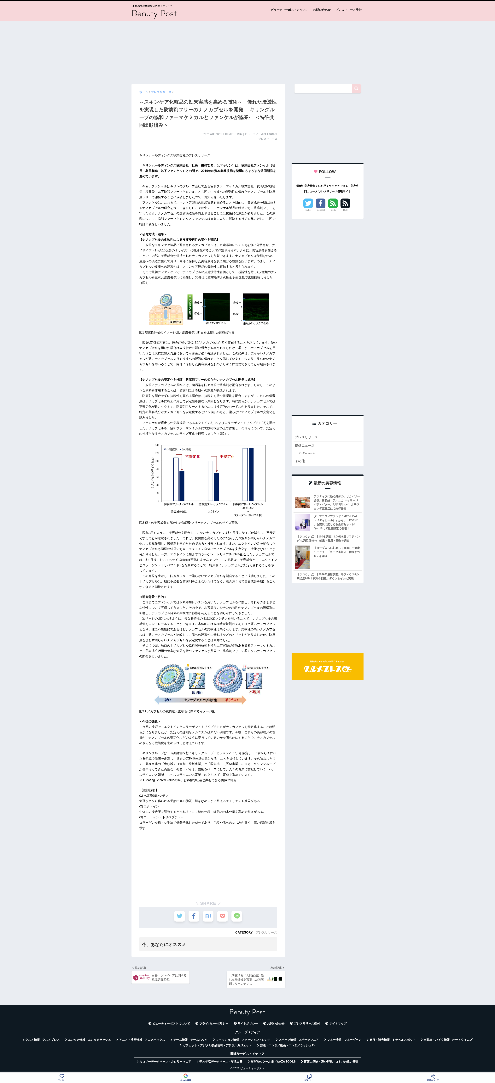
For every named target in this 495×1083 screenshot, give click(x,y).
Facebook (320, 210)
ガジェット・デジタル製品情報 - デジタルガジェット (217, 1045)
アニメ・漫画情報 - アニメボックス (142, 1039)
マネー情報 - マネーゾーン (344, 1039)
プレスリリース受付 (348, 9)
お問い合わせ (322, 9)
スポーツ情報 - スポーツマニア (299, 1039)
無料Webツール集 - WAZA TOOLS (273, 1061)
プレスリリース (266, 932)
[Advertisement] (247, 51)
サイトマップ (338, 1023)
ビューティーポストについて (289, 9)
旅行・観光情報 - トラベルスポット (393, 1039)
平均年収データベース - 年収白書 (220, 1061)
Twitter (308, 210)
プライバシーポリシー (213, 1023)
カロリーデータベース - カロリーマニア (165, 1061)
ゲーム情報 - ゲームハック (190, 1039)
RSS (345, 210)
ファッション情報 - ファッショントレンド (243, 1039)
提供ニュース (305, 445)
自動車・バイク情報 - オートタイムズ (448, 1039)
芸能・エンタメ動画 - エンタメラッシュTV (287, 1045)
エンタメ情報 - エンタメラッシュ (89, 1039)
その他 (300, 461)
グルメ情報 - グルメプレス (42, 1039)
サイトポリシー (248, 1023)
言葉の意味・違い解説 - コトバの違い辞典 (331, 1061)
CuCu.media (307, 453)
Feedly (333, 210)
